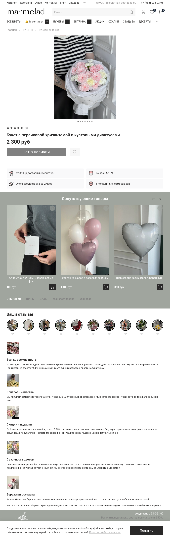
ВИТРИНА (80, 21)
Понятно (146, 530)
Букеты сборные (49, 30)
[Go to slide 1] (78, 121)
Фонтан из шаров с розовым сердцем (85, 277)
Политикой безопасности (105, 532)
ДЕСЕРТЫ (145, 21)
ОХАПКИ (113, 21)
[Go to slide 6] (89, 121)
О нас (38, 2)
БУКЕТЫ (58, 21)
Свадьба (74, 2)
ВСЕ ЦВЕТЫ (14, 21)
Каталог (12, 2)
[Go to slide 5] (87, 121)
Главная (12, 30)
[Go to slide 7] (91, 121)
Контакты (51, 2)
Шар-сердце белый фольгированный (139, 277)
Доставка (26, 2)
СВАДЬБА (129, 21)
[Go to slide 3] (82, 121)
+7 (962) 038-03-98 (152, 2)
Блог (63, 2)
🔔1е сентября (34, 21)
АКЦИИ (99, 21)
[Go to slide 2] (80, 121)
